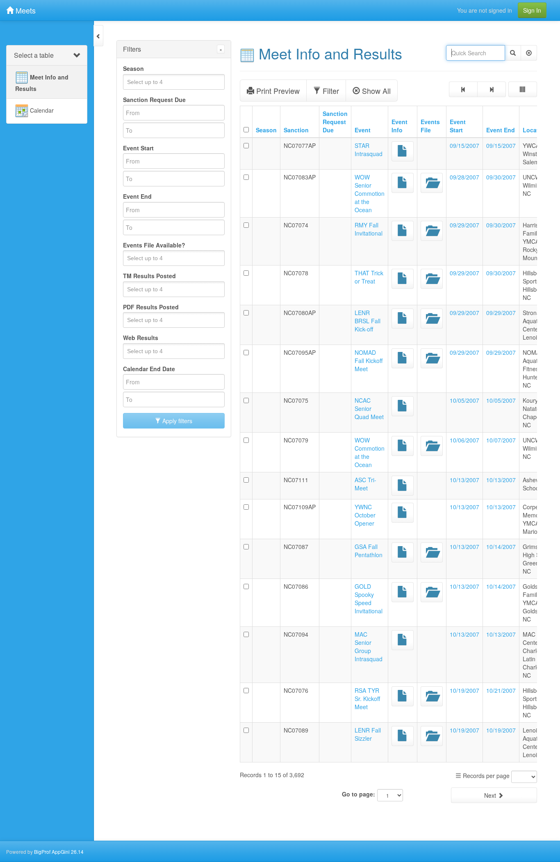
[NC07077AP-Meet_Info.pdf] (403, 151)
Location (535, 130)
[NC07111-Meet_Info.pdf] (403, 486)
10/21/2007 (501, 690)
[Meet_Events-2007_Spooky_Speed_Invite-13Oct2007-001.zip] (432, 592)
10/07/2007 (501, 440)
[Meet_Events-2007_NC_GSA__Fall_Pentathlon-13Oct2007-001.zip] (432, 552)
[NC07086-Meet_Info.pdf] (403, 592)
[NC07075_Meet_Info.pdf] (403, 406)
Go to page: (358, 794)
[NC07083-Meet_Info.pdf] (403, 183)
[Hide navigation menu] (98, 35)
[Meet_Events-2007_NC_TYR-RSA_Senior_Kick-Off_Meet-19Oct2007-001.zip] (432, 696)
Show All (375, 90)
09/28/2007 (464, 177)
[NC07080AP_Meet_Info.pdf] (403, 319)
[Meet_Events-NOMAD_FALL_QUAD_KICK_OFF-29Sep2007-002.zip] (432, 358)
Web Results (140, 337)
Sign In (532, 10)
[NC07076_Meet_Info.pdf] (403, 696)
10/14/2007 (501, 546)
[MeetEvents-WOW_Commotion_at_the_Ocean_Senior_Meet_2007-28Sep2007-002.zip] (432, 183)
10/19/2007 (464, 690)
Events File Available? (154, 245)
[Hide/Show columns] (522, 89)
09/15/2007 (464, 145)
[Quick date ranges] (222, 99)
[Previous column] (463, 89)
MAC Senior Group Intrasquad (368, 646)
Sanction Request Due (154, 99)
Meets (25, 10)
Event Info (399, 126)
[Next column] (491, 89)
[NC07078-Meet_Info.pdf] (403, 279)
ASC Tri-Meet (365, 484)
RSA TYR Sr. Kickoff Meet (367, 698)
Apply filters (176, 421)
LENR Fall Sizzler (368, 734)
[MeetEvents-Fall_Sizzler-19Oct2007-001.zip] (432, 736)
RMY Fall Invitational (368, 229)
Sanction (296, 130)
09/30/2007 (501, 177)
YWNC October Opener (365, 515)
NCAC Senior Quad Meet (369, 408)
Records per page (485, 775)
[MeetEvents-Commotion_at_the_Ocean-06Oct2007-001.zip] (432, 446)
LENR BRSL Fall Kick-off (367, 321)
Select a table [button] (34, 55)
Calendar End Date (149, 369)
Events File (430, 126)
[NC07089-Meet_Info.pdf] (403, 736)
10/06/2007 (464, 440)
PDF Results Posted (151, 307)
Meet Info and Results (41, 82)
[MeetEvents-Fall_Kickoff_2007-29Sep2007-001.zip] (432, 319)
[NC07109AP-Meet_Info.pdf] (403, 513)
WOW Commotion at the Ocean (370, 452)
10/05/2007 (464, 400)
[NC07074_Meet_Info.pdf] (403, 231)
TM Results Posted (149, 276)
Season (133, 68)
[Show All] (529, 53)
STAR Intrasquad (368, 149)
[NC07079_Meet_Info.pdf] (403, 446)
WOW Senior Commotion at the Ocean (370, 193)
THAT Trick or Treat (369, 277)
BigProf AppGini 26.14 (59, 851)
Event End (137, 196)
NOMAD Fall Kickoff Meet (368, 360)
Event (363, 130)
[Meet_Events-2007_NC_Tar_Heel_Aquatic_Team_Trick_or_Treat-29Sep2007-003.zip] (432, 279)
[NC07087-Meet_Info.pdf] (403, 552)
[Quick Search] (513, 53)
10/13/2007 (464, 480)
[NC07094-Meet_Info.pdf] (403, 640)
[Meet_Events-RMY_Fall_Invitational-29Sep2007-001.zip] (432, 231)
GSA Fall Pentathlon (368, 550)
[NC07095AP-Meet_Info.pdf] (403, 358)
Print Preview (277, 90)
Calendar (41, 110)
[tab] (47, 55)
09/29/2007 (464, 225)
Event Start (138, 148)
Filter (330, 90)
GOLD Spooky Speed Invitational (368, 598)
